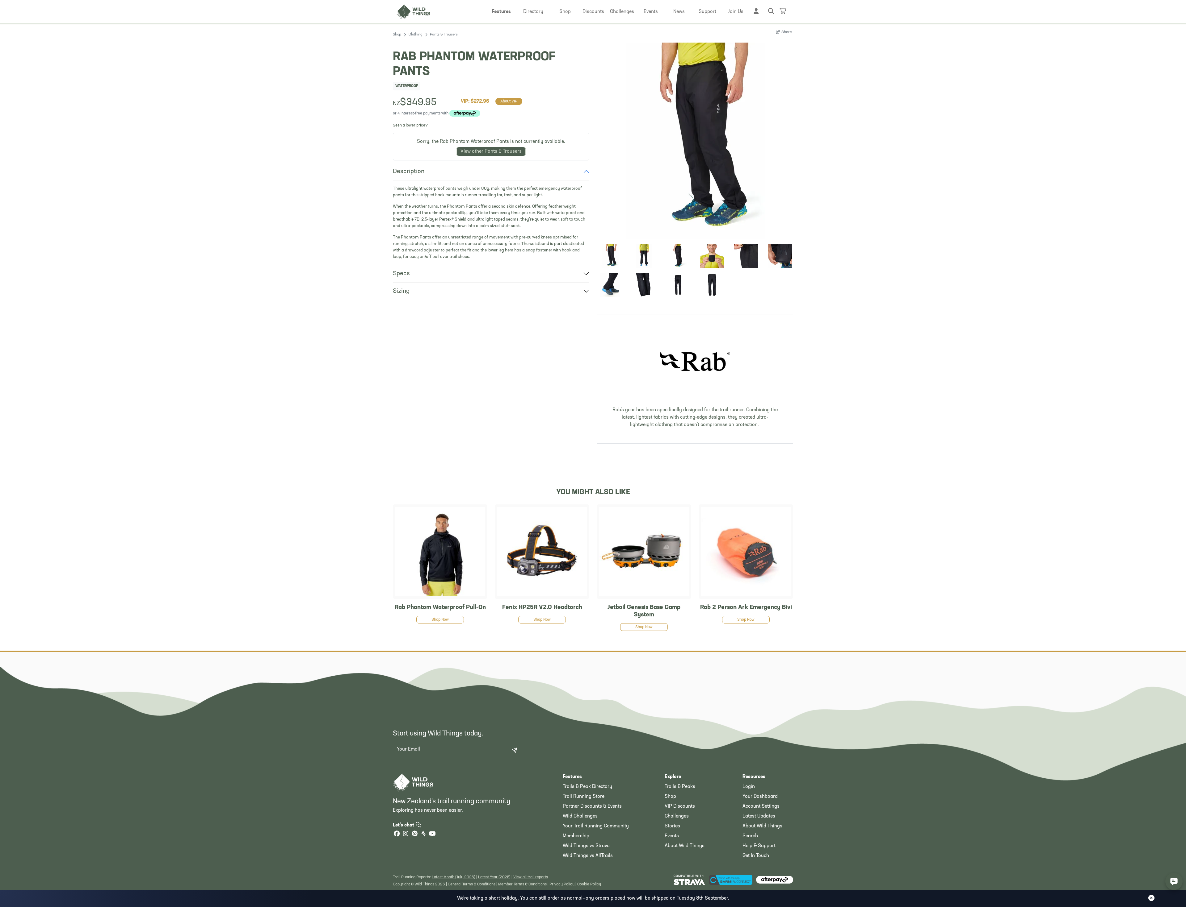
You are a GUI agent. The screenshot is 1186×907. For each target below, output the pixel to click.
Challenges (677, 816)
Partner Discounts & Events (592, 806)
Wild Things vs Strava (586, 845)
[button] (501, 12)
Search (750, 836)
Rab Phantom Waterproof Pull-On (440, 607)
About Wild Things (684, 845)
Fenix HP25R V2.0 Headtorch (542, 607)
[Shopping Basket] (783, 11)
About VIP (508, 101)
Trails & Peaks (680, 786)
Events (672, 836)
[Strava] (423, 834)
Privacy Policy (561, 884)
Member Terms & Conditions (522, 884)
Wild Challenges (580, 816)
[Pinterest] (414, 834)
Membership (576, 836)
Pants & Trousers (444, 34)
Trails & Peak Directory (587, 786)
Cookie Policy (589, 884)
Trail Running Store (583, 796)
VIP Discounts (680, 806)
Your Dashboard (760, 796)
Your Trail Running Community (596, 826)
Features (572, 776)
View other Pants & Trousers (491, 151)
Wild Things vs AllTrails (588, 855)
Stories (672, 826)
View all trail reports (530, 877)
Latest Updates (758, 816)
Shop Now (440, 620)
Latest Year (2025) (494, 877)
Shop (397, 34)
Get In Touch (755, 855)
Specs (401, 274)
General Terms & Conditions (471, 884)
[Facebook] (396, 834)
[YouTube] (432, 834)
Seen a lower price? (410, 125)
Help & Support (759, 845)
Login (748, 786)
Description (408, 171)
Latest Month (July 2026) (453, 877)
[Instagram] (405, 834)
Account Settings (761, 806)
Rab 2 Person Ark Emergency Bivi (746, 607)
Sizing (401, 291)
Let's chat (404, 825)
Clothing (416, 34)
